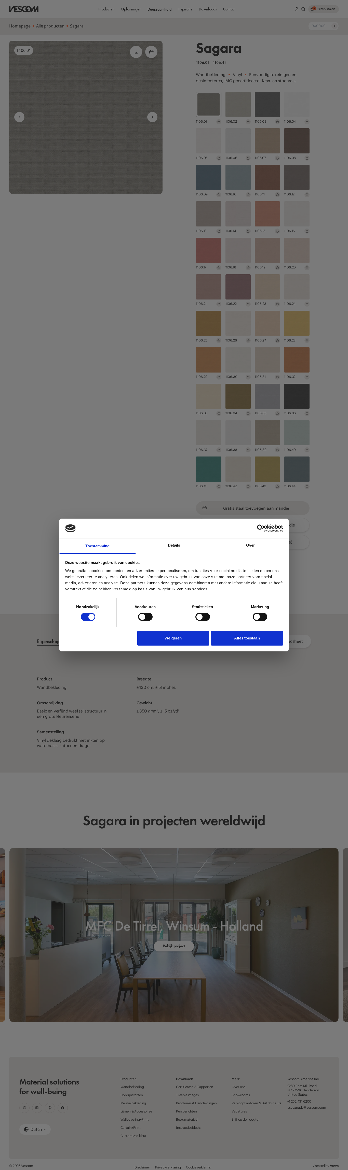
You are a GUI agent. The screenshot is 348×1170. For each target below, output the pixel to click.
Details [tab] (174, 545)
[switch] (145, 617)
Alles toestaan (247, 638)
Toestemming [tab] (97, 546)
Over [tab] (250, 545)
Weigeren (173, 638)
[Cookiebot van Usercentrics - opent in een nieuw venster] (260, 528)
